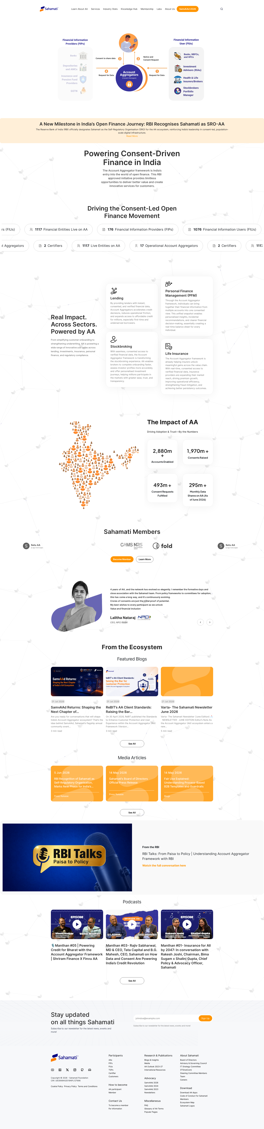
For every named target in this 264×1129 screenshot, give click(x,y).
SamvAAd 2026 (187, 9)
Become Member (122, 559)
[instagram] (74, 1069)
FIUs (111, 1066)
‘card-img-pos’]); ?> (73, 781)
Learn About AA (79, 9)
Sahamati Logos (187, 1106)
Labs (159, 9)
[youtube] (52, 1069)
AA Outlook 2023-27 (153, 1066)
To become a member (118, 1105)
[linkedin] (60, 1069)
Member (112, 1092)
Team (182, 1076)
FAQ (146, 1105)
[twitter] (67, 1069)
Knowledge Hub (129, 9)
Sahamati (49, 9)
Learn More (145, 559)
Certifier (112, 1073)
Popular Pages (150, 1112)
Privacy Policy (70, 1086)
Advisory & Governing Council (193, 1063)
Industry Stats (110, 9)
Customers (113, 1076)
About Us (170, 9)
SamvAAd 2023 (151, 1089)
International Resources (154, 1070)
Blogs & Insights (151, 1060)
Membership (147, 9)
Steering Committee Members (193, 1073)
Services (95, 9)
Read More (132, 136)
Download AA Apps (188, 1092)
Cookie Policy (57, 1086)
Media (147, 1063)
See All (132, 743)
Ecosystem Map (187, 1102)
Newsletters (149, 1092)
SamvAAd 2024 (151, 1086)
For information (115, 1108)
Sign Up (205, 1018)
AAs (110, 1060)
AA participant (115, 1089)
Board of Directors (188, 1060)
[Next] (210, 622)
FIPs (110, 1063)
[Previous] (200, 622)
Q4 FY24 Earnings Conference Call (126, 622)
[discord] (89, 1069)
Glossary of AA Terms (153, 1108)
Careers (183, 1080)
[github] (82, 1069)
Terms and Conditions (87, 1086)
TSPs (111, 1070)
